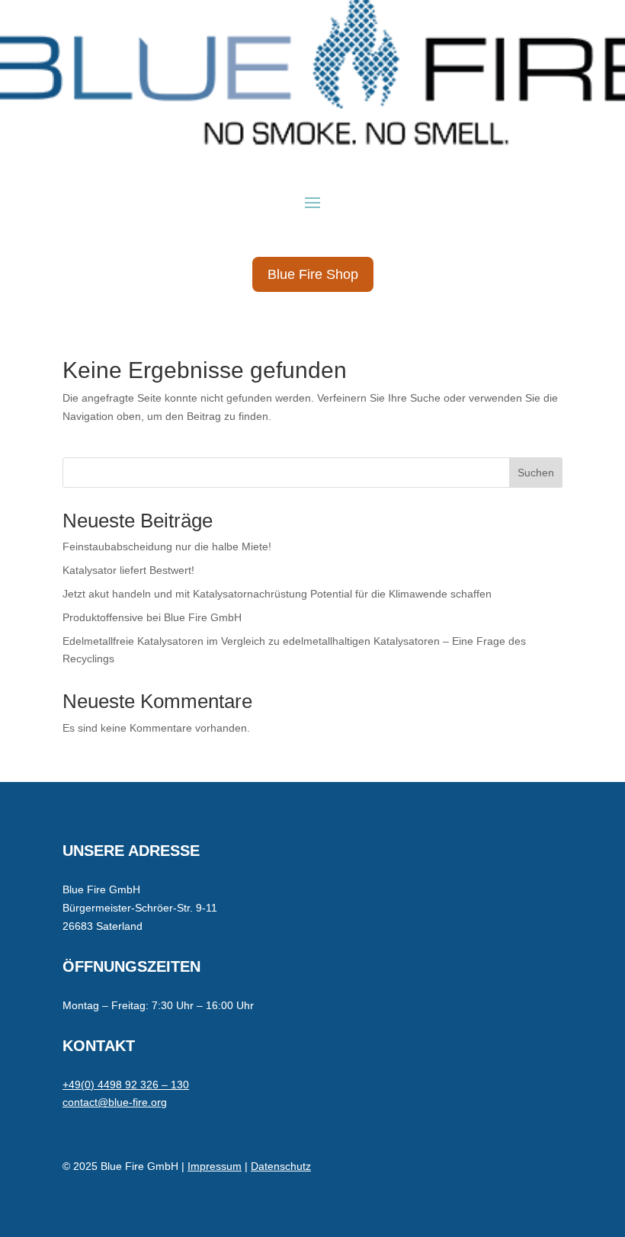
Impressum (215, 1166)
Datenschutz (281, 1166)
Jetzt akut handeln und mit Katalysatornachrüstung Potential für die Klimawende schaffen (277, 594)
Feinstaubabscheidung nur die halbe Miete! (166, 546)
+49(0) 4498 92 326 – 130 (125, 1084)
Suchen (536, 472)
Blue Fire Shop (313, 274)
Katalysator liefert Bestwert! (128, 570)
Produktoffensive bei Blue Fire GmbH (152, 617)
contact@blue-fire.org (114, 1102)
